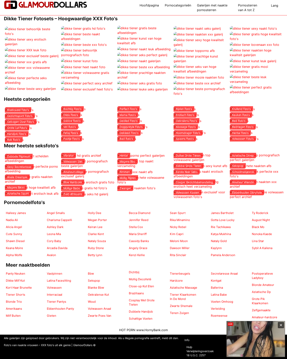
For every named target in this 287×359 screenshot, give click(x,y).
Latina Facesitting (59, 280)
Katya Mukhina (221, 234)
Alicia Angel (14, 227)
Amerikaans (14, 308)
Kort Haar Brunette (19, 287)
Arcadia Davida (57, 248)
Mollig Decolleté (140, 279)
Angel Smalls (56, 213)
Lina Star (258, 241)
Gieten (51, 315)
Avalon (51, 255)
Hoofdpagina (149, 5)
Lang (274, 5)
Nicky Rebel (178, 227)
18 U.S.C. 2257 (196, 355)
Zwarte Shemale (181, 306)
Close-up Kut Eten (141, 286)
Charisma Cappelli (59, 220)
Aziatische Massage (183, 287)
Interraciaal (54, 294)
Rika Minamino (180, 220)
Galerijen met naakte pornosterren (212, 7)
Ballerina (217, 287)
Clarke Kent (96, 234)
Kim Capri (177, 234)
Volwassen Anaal (99, 308)
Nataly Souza (97, 241)
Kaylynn (216, 248)
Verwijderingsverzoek (200, 351)
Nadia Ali (12, 220)
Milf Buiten (13, 315)
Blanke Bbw (96, 287)
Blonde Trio (14, 301)
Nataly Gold (219, 241)
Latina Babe (219, 294)
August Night (261, 220)
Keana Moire (14, 248)
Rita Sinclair (178, 255)
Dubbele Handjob (141, 311)
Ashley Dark (55, 227)
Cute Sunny (14, 234)
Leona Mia (54, 234)
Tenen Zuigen (179, 313)
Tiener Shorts (15, 294)
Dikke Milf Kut (15, 280)
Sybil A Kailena (262, 248)
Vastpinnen (54, 273)
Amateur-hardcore (264, 317)
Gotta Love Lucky (222, 220)
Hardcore (176, 280)
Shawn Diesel (15, 241)
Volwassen (54, 287)
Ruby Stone (96, 248)
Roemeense (219, 315)
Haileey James (16, 213)
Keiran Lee (95, 227)
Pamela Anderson (223, 255)
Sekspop (94, 280)
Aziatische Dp (261, 292)
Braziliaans (136, 293)
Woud (92, 301)
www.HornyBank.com (152, 330)
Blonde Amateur (263, 285)
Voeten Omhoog (222, 301)
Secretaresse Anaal (224, 273)
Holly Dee (94, 213)
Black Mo (258, 227)
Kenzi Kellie (137, 255)
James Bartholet (222, 213)
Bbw (91, 273)
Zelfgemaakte (261, 310)
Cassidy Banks (139, 241)
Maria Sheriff (138, 234)
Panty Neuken (15, 273)
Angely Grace (138, 248)
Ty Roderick (260, 213)
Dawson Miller (180, 248)
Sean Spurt (177, 213)
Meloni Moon (179, 241)
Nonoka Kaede (262, 234)
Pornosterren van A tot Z (247, 7)
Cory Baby (54, 241)
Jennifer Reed (138, 220)
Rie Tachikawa (221, 227)
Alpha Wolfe (14, 255)
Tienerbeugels (180, 273)
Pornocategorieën (178, 5)
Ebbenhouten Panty (60, 308)
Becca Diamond (139, 213)
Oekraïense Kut (98, 294)
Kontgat (216, 280)
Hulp (189, 347)
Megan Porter (97, 220)
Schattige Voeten (140, 318)
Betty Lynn (95, 255)
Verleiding (218, 308)
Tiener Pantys (56, 301)
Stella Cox (136, 227)
